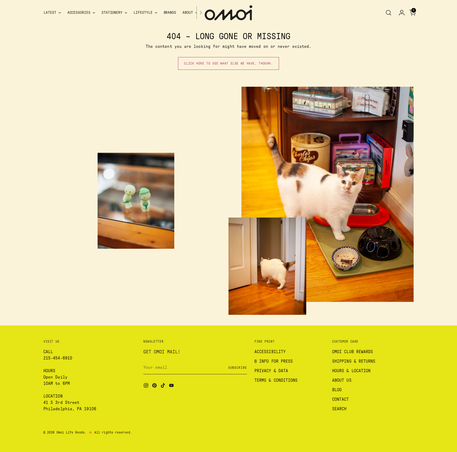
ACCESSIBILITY (270, 352)
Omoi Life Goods (71, 432)
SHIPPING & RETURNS (353, 361)
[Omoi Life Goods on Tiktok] (163, 386)
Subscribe (237, 367)
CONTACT (340, 399)
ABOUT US (341, 380)
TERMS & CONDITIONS (276, 380)
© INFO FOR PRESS (273, 361)
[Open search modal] (388, 12)
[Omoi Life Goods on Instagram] (146, 386)
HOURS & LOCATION (351, 371)
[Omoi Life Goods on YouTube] (172, 386)
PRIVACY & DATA (271, 371)
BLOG (337, 390)
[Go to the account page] (399, 12)
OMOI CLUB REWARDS (352, 352)
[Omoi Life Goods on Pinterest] (155, 386)
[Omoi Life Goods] (228, 12)
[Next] (201, 13)
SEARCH (339, 409)
